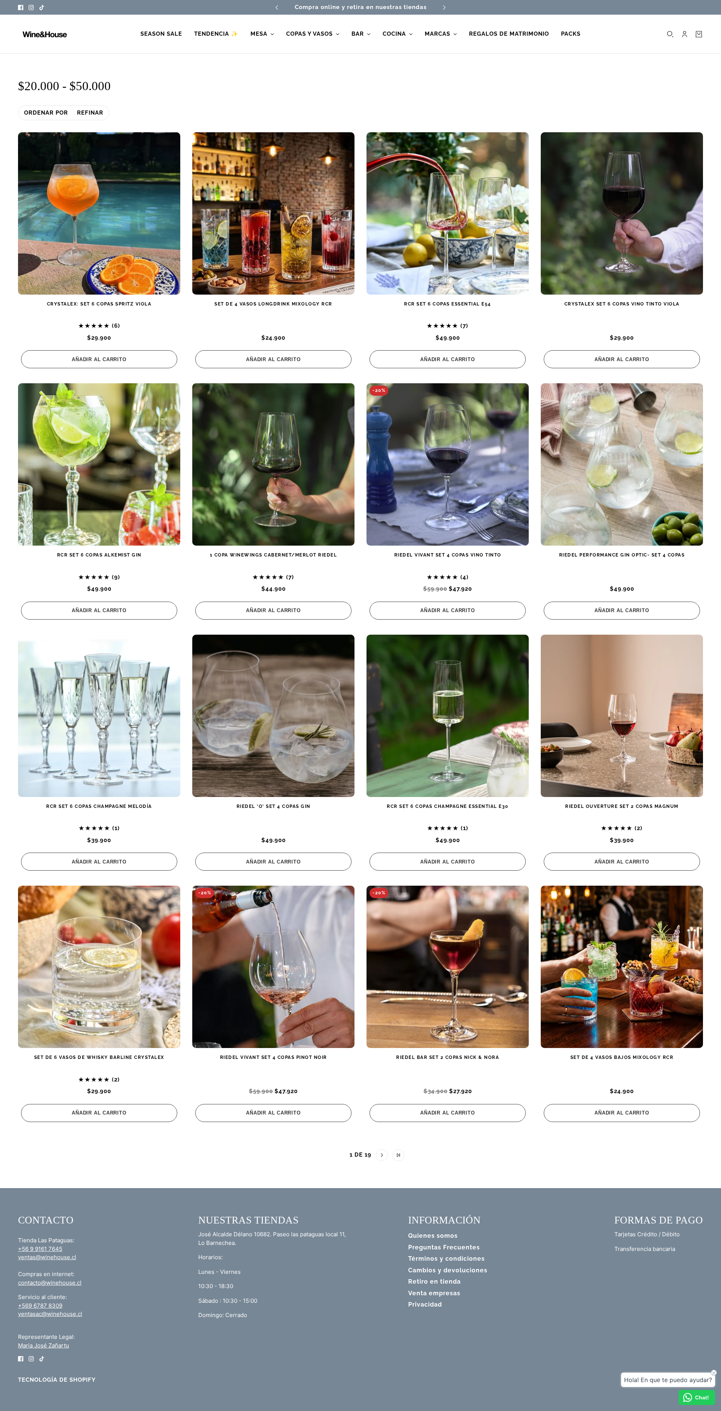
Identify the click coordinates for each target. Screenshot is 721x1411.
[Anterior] (277, 7)
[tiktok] (41, 7)
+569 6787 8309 (40, 1305)
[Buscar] (670, 34)
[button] (323, 1155)
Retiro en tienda (434, 1281)
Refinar (90, 112)
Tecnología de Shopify (57, 1379)
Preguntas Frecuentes (444, 1247)
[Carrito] (699, 34)
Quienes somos (433, 1235)
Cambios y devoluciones (447, 1270)
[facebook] (20, 7)
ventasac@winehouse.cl (50, 1313)
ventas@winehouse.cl (47, 1257)
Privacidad (425, 1304)
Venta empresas (434, 1293)
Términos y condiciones (446, 1258)
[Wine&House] (44, 34)
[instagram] (31, 7)
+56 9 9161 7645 (40, 1248)
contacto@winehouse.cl (49, 1282)
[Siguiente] (444, 7)
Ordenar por (46, 112)
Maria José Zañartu (43, 1345)
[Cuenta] (684, 34)
